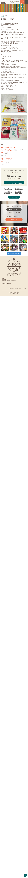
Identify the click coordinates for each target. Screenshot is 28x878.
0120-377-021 (16, 1)
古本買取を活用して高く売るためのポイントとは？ (7, 160)
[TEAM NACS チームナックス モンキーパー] (14, 231)
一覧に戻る (14, 197)
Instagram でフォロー (15, 255)
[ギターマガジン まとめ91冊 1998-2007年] (23, 231)
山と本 (15, 147)
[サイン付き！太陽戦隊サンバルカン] (14, 240)
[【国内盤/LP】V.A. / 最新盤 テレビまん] (5, 240)
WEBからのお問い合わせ (14, 182)
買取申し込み (14, 219)
